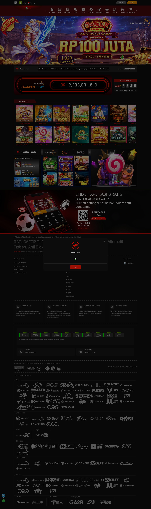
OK (75, 267)
